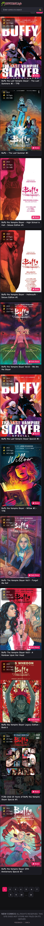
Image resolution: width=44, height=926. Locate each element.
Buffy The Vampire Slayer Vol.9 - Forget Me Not (19, 581)
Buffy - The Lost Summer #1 (14, 153)
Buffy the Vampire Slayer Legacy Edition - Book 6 (20, 726)
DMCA (27, 922)
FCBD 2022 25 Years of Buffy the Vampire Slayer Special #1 (20, 798)
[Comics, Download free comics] (16, 3)
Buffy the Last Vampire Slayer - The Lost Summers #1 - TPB (20, 82)
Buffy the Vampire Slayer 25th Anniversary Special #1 (15, 870)
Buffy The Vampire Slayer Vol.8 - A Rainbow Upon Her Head (17, 653)
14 (31, 895)
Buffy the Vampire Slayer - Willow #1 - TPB (19, 509)
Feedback (18, 922)
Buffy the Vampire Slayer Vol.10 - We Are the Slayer (20, 368)
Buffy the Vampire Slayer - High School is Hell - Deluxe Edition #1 (20, 223)
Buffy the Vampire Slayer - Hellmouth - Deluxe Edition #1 (19, 295)
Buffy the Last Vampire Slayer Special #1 (20, 439)
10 (21, 895)
